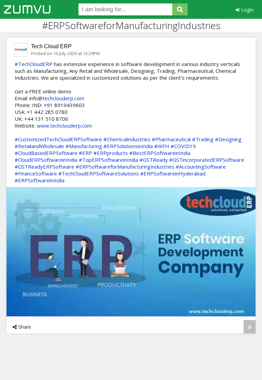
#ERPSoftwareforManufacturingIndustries (125, 166)
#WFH (161, 146)
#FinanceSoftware (36, 173)
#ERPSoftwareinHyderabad (172, 173)
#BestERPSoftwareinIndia (159, 152)
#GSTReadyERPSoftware (44, 166)
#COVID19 (183, 146)
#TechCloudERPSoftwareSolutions (98, 173)
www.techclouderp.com (64, 125)
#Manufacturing (84, 146)
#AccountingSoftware (201, 166)
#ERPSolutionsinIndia (128, 146)
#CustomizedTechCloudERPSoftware (58, 139)
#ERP (85, 152)
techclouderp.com (63, 98)
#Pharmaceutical (171, 139)
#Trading (203, 139)
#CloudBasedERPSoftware (46, 152)
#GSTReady (154, 159)
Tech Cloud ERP (51, 46)
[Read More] (250, 326)
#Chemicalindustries (126, 139)
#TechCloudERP (34, 64)
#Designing (228, 139)
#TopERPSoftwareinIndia (108, 159)
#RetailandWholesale (39, 146)
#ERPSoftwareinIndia (39, 180)
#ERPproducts (110, 152)
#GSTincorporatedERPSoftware (206, 159)
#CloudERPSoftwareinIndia (46, 159)
